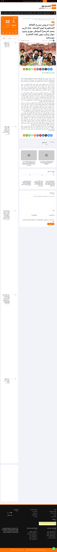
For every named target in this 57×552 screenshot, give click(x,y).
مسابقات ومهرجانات (46, 13)
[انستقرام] (7, 515)
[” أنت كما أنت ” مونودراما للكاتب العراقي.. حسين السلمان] (13, 419)
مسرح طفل (6, 13)
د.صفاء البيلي (50, 40)
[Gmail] (32, 69)
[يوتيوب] (9, 515)
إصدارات (25, 13)
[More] (24, 69)
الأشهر (15, 38)
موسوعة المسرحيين (16, 13)
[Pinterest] (40, 69)
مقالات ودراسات (39, 13)
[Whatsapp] (29, 69)
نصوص (22, 13)
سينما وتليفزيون (34, 514)
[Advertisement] (19, 6)
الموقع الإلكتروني (34, 215)
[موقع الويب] (46, 144)
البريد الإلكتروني (51, 215)
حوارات (34, 13)
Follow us (54, 519)
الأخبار (52, 13)
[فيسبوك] (11, 515)
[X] (46, 69)
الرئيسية (52, 18)
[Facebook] (51, 69)
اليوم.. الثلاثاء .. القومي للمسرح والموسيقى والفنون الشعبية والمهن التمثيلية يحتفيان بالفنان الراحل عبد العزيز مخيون (38, 183)
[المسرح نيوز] (47, 6)
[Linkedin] (43, 69)
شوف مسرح (10, 13)
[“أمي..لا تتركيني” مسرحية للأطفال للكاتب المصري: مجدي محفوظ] (13, 83)
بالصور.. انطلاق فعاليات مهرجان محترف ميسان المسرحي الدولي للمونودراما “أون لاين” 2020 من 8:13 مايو (6, 130)
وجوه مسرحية (30, 13)
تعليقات (4, 38)
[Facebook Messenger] (48, 69)
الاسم (53, 210)
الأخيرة (10, 38)
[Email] (26, 69)
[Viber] (37, 69)
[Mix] (35, 69)
